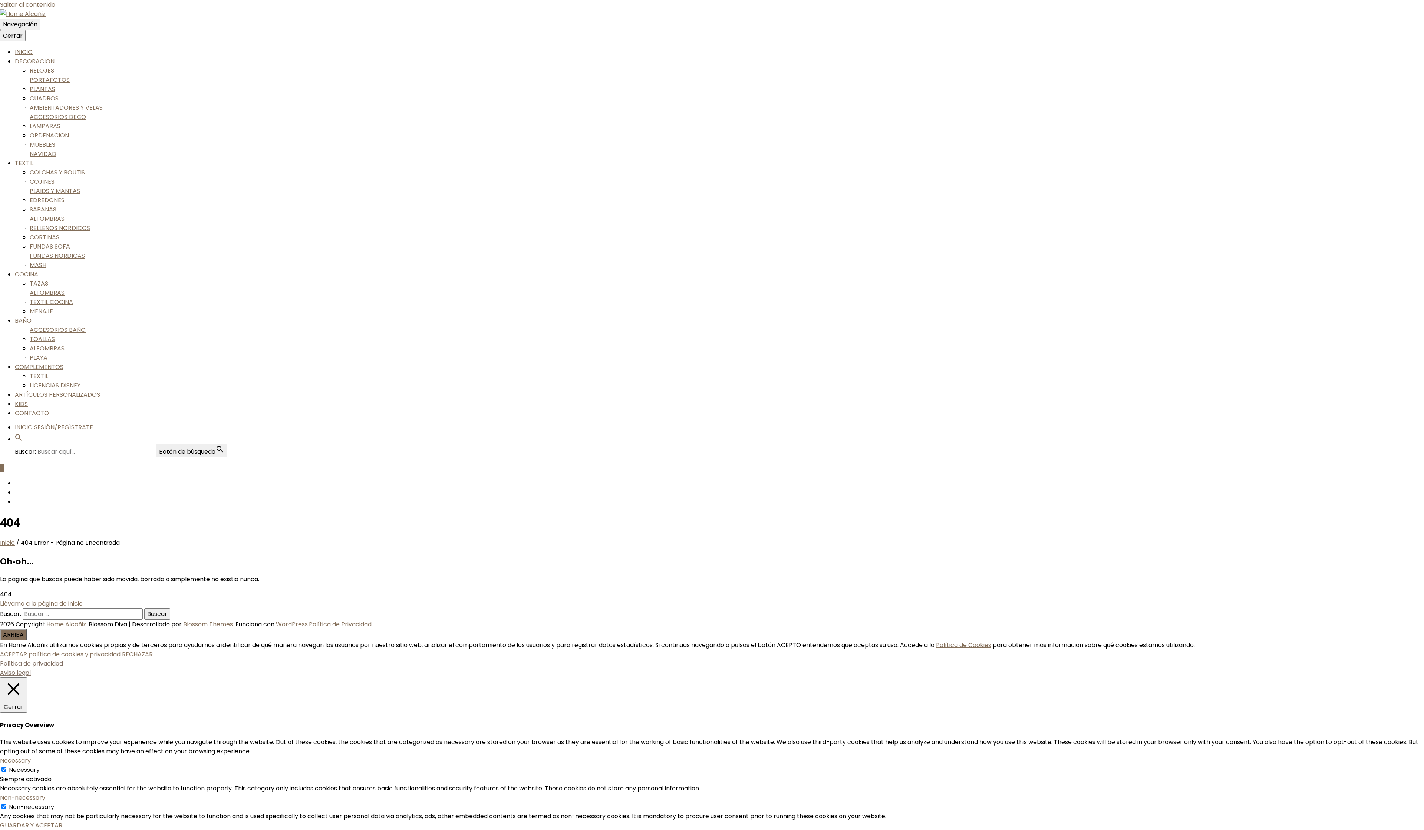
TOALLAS (42, 339)
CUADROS (44, 98)
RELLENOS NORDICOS (60, 228)
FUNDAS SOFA (50, 246)
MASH (38, 265)
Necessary (24, 770)
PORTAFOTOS (50, 80)
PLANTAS (42, 89)
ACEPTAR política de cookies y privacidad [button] (60, 654)
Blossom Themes (208, 624)
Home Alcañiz (66, 624)
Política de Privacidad (340, 624)
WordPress (292, 624)
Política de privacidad (31, 663)
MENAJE (41, 311)
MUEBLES (42, 144)
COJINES (42, 181)
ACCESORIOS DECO (58, 117)
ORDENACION (49, 135)
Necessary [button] (15, 760)
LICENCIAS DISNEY (55, 385)
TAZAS (39, 283)
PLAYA (38, 357)
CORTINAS (44, 237)
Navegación (20, 24)
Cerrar (13, 35)
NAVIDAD (43, 154)
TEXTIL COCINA (51, 302)
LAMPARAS (45, 126)
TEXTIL (24, 163)
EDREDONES (47, 200)
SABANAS (43, 209)
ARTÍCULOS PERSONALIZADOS (57, 394)
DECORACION (35, 61)
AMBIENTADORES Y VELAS (66, 107)
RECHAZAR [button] (137, 654)
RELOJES (42, 70)
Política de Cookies (963, 645)
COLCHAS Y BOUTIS (57, 172)
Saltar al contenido (27, 4)
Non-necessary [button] (22, 797)
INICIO (24, 52)
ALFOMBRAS (47, 218)
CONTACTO (32, 413)
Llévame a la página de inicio (41, 603)
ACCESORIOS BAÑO (58, 330)
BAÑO (23, 320)
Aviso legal (15, 673)
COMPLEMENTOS (39, 367)
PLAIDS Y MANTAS (55, 191)
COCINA (26, 274)
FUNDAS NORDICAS (57, 255)
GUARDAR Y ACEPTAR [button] (31, 825)
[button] (18, 439)
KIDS (21, 404)
